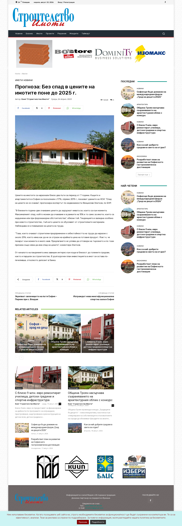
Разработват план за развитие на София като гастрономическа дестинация (150, 163)
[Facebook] (165, 2)
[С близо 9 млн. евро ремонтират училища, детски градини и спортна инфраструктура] (97, 333)
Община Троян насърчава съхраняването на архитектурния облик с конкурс (64, 346)
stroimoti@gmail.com (94, 508)
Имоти (24, 73)
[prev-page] (17, 357)
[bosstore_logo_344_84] (73, 54)
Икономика (142, 156)
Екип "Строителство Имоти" (35, 99)
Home (17, 73)
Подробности (98, 522)
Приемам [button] (83, 522)
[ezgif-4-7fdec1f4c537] (134, 467)
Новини (28, 80)
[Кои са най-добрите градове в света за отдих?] (75, 428)
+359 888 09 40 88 (93, 506)
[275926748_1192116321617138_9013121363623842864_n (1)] (76, 467)
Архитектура (64, 338)
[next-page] (21, 357)
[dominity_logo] (114, 53)
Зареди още (143, 174)
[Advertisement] (122, 17)
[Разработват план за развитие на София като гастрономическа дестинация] (22, 442)
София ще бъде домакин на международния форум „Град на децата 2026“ (31, 347)
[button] (163, 33)
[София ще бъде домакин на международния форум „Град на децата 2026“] (31, 333)
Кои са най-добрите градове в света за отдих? (151, 146)
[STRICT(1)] (150, 54)
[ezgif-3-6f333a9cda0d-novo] (34, 54)
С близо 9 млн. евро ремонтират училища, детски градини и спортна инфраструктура (97, 346)
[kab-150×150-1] (47, 467)
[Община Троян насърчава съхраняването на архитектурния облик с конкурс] (64, 333)
